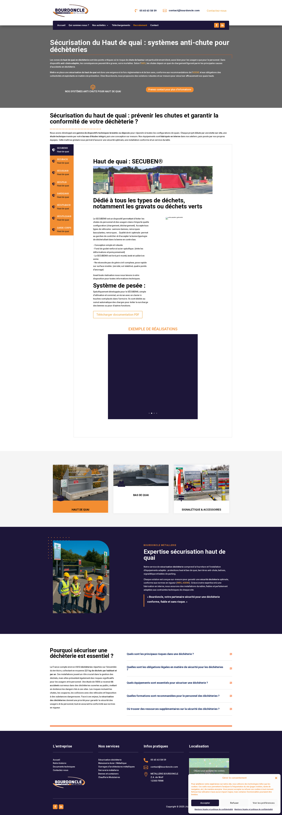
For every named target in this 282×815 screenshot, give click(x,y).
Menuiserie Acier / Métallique (112, 763)
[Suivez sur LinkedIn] (222, 25)
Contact (154, 25)
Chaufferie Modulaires (109, 777)
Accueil (61, 25)
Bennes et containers (108, 774)
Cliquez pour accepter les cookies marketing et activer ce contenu (209, 772)
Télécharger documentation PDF (117, 314)
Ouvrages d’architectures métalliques (116, 767)
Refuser (234, 803)
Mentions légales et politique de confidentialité (214, 809)
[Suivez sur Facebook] (216, 25)
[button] (276, 778)
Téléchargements (121, 25)
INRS (143, 63)
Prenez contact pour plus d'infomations (169, 89)
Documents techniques (64, 767)
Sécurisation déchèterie (109, 760)
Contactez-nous (216, 10)
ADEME (196, 72)
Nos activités (99, 25)
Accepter (205, 803)
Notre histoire (59, 763)
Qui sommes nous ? (79, 25)
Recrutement (140, 25)
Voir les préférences (264, 803)
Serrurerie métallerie (108, 770)
